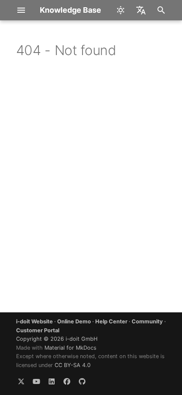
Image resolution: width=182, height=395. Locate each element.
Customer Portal (37, 330)
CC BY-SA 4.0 (73, 365)
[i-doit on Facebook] (67, 381)
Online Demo (74, 321)
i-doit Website (34, 321)
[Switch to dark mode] (120, 10)
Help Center (111, 321)
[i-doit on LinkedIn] (51, 381)
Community (147, 321)
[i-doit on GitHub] (82, 381)
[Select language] (140, 10)
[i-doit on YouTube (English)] (36, 381)
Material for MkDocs (70, 348)
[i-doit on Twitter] (21, 381)
